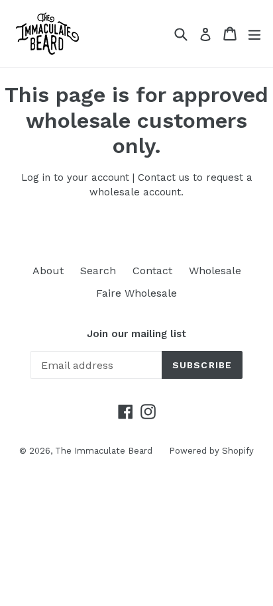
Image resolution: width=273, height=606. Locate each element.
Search (98, 270)
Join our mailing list (136, 334)
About (48, 270)
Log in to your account (75, 177)
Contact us (164, 177)
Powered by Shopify (211, 451)
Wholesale (215, 270)
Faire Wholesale (136, 293)
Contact (152, 270)
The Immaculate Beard (103, 451)
